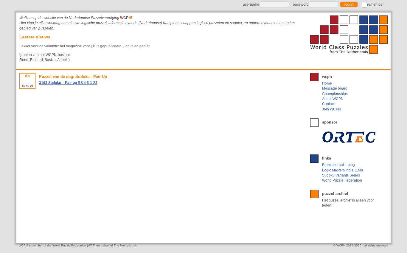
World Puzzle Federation (342, 180)
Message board (334, 88)
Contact (328, 104)
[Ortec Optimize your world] (350, 137)
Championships (335, 94)
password (301, 4)
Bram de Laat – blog (338, 165)
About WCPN (333, 99)
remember (375, 4)
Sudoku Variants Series (341, 175)
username (251, 4)
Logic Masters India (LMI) (342, 170)
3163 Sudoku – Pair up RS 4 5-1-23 (68, 83)
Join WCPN (331, 109)
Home (327, 83)
